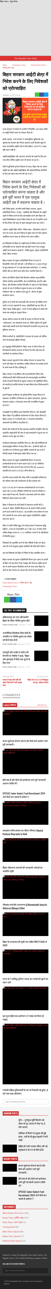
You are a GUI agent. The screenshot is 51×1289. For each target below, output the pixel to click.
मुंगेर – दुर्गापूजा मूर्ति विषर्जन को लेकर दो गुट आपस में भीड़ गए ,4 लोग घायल (31, 1123)
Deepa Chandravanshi (10, 644)
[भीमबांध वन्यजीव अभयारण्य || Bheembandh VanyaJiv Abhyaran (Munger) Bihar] (25, 887)
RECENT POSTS (10, 1158)
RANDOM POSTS (11, 1113)
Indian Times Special (11, 1236)
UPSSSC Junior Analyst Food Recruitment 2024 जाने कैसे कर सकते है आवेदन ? (24, 795)
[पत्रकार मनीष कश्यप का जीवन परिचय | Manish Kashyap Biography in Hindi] (25, 813)
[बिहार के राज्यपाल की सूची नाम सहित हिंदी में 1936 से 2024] (25, 924)
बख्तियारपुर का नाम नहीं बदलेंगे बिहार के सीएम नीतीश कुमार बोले (16, 618)
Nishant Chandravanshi (10, 625)
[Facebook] (41, 94)
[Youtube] (27, 1249)
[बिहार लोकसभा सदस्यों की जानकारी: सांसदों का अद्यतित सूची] (25, 850)
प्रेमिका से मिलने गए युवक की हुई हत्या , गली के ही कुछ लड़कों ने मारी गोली (33, 1136)
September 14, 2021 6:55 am (11, 95)
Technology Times (10, 586)
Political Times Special (12, 1240)
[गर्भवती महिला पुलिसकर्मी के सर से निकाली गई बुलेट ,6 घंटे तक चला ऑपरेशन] (25, 1054)
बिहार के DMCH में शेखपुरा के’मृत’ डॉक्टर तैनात (38, 681)
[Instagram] (22, 1249)
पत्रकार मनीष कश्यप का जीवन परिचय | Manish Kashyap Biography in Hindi (23, 832)
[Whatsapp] (37, 94)
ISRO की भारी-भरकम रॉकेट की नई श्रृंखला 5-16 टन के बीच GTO (32, 1147)
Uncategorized (9, 1226)
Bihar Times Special (11, 1231)
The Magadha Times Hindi (25, 58)
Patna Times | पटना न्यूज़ (12, 1222)
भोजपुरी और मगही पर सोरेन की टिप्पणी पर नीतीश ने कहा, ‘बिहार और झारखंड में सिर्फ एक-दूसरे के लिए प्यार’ (16, 657)
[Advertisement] (25, 29)
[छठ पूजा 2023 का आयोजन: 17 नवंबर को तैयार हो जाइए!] (25, 998)
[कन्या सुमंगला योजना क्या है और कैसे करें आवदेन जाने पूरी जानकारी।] (25, 722)
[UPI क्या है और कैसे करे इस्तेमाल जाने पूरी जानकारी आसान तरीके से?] (25, 761)
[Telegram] (13, 1249)
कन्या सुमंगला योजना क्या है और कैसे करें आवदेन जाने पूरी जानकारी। (31, 1169)
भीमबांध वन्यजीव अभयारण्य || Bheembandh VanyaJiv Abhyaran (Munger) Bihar (25, 906)
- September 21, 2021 (23, 667)
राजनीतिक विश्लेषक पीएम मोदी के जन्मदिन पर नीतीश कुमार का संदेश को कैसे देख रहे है (17, 636)
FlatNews (7, 1284)
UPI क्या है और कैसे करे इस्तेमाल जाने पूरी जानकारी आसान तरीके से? (32, 1182)
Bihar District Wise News (13, 1213)
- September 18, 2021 (23, 644)
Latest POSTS (10, 705)
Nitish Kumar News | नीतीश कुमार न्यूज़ (17, 582)
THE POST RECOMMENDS (14, 610)
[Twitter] (46, 94)
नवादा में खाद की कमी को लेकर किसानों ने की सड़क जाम (12, 682)
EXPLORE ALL (42, 705)
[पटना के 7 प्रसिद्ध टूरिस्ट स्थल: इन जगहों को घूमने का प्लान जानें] (25, 961)
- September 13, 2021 (24, 625)
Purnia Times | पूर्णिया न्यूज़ (13, 1217)
